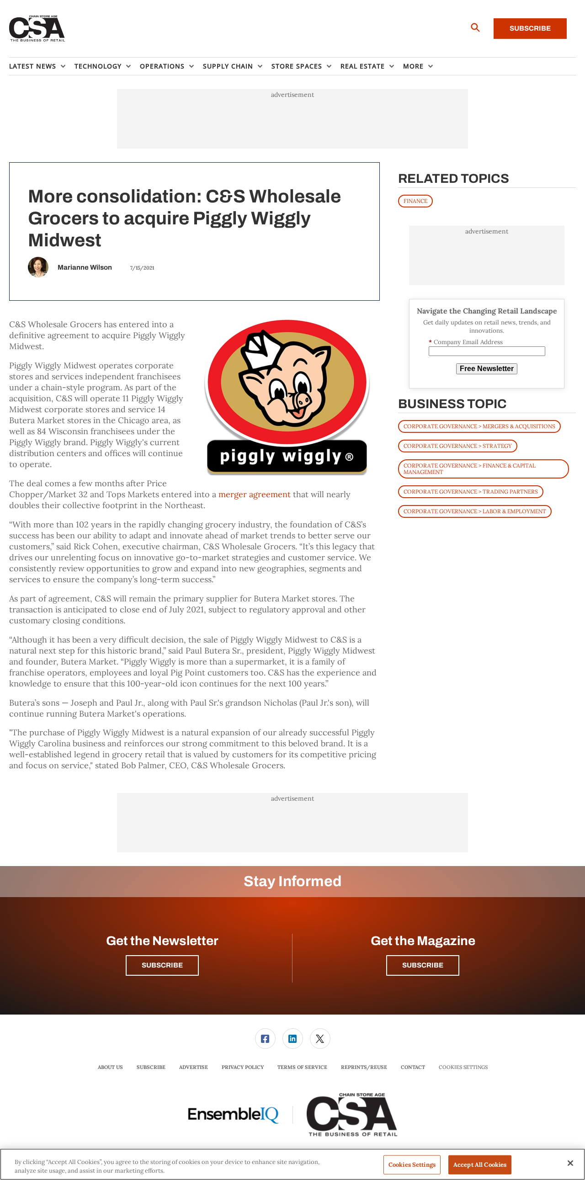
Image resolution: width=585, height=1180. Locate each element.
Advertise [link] (193, 1067)
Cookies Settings (463, 1067)
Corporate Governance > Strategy (458, 445)
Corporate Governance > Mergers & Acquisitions (479, 426)
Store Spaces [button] (296, 66)
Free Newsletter (487, 368)
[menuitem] (41, 66)
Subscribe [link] (151, 1067)
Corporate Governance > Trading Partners (471, 491)
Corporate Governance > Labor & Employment (475, 511)
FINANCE (415, 200)
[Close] (570, 1163)
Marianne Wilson (85, 267)
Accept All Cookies (479, 1165)
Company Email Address (466, 342)
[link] (265, 1038)
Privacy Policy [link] (243, 1067)
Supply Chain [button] (228, 66)
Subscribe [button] (162, 965)
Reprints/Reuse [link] (364, 1067)
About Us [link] (110, 1067)
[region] (292, 1164)
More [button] (413, 66)
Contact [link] (413, 1067)
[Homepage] (37, 29)
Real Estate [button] (362, 66)
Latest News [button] (32, 66)
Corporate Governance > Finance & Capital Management (470, 468)
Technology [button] (98, 66)
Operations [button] (162, 66)
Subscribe (530, 28)
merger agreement (254, 494)
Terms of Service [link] (302, 1067)
